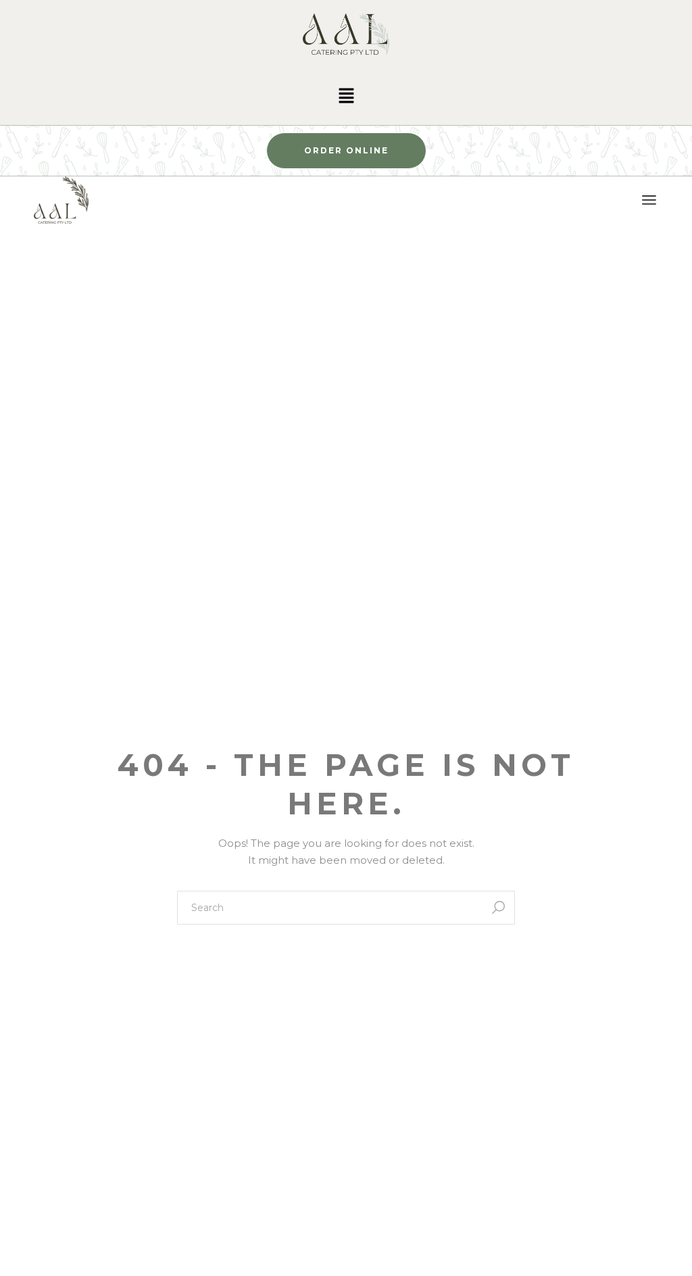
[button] (346, 97)
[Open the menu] (649, 200)
